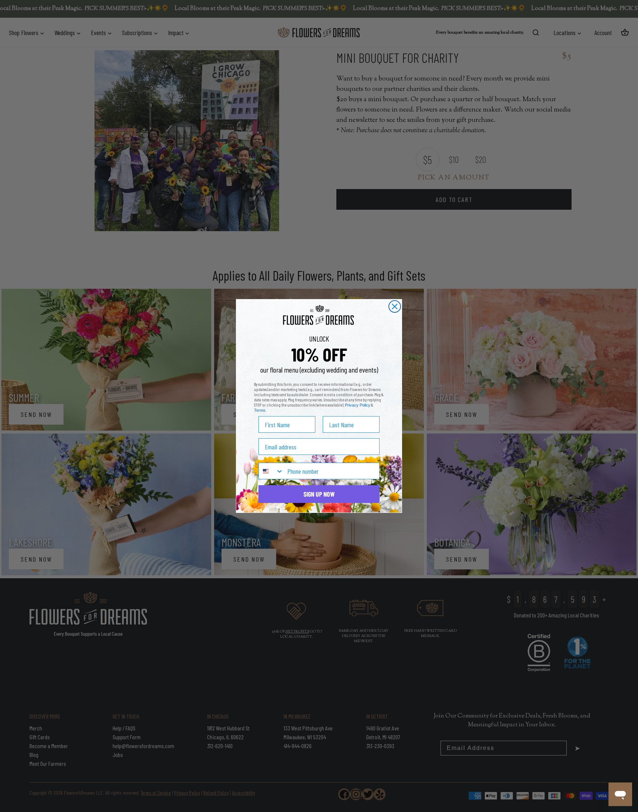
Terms (259, 410)
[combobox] (271, 471)
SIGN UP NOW (319, 494)
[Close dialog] (395, 306)
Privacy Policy (357, 405)
